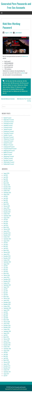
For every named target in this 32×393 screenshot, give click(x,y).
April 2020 (6, 318)
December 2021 (7, 279)
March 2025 (6, 204)
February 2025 (7, 206)
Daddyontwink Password (9, 164)
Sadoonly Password (8, 129)
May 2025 (6, 200)
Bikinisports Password (8, 145)
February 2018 (7, 362)
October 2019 (6, 329)
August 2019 (6, 333)
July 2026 (6, 175)
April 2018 (6, 358)
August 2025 (6, 194)
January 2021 (6, 300)
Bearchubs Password (8, 160)
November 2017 (7, 368)
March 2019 (6, 337)
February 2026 (7, 185)
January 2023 (6, 254)
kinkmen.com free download (9, 89)
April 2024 (6, 225)
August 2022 (6, 264)
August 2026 (6, 173)
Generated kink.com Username (8, 99)
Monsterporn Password (9, 137)
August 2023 (6, 241)
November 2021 (7, 281)
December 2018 (7, 343)
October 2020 (7, 306)
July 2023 (6, 243)
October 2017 (6, 370)
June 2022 (6, 268)
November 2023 (7, 235)
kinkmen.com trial (17, 91)
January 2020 (6, 323)
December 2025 (7, 187)
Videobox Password (8, 154)
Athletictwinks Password (9, 162)
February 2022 (7, 275)
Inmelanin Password (8, 143)
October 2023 (7, 237)
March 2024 (6, 227)
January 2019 (6, 341)
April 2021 (6, 295)
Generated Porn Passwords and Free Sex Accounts (16, 5)
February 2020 (7, 322)
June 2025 (6, 198)
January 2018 (6, 364)
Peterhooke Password (8, 123)
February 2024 (7, 229)
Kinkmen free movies (12, 85)
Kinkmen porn (20, 85)
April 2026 (6, 181)
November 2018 (7, 345)
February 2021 (7, 298)
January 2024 (6, 231)
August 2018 (6, 351)
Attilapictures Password (9, 139)
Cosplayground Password (9, 147)
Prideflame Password (8, 158)
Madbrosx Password (8, 152)
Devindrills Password (8, 125)
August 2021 (6, 287)
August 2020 (6, 310)
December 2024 (7, 210)
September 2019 (7, 331)
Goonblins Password (8, 135)
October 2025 (7, 191)
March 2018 (6, 360)
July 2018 (6, 352)
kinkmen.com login (19, 89)
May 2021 (6, 293)
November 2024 (7, 212)
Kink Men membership (17, 81)
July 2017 (5, 376)
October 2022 (7, 260)
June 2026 (6, 177)
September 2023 (7, 239)
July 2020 (6, 312)
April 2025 (6, 202)
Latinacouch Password (8, 141)
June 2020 (6, 314)
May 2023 (6, 246)
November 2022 (7, 258)
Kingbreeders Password (9, 120)
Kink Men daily (8, 81)
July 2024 (6, 219)
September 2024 (7, 216)
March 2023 (6, 250)
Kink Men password (15, 83)
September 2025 (7, 192)
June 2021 (6, 291)
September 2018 (7, 349)
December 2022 (7, 256)
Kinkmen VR (13, 87)
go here (22, 73)
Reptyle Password (7, 118)
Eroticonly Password (8, 127)
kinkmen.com (25, 56)
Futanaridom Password (8, 133)
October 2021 (6, 283)
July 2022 (6, 266)
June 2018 (6, 354)
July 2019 (6, 335)
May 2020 (6, 316)
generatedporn (18, 33)
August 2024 (6, 218)
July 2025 (6, 196)
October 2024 (7, 214)
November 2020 (7, 304)
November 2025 (7, 189)
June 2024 (6, 221)
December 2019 (7, 325)
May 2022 (6, 270)
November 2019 (7, 327)
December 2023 (7, 233)
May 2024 (6, 223)
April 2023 (6, 248)
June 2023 (6, 245)
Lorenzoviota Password (8, 122)
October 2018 (6, 347)
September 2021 (7, 285)
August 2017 (6, 374)
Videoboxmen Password (9, 156)
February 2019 (7, 339)
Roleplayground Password (9, 150)
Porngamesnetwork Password (10, 149)
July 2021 (6, 289)
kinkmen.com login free (8, 91)
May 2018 (6, 356)
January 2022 (6, 277)
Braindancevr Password (9, 131)
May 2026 (6, 179)
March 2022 (6, 273)
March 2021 (6, 297)
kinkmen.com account (21, 87)
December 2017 (7, 366)
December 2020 (7, 302)
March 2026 (6, 183)
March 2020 (6, 320)
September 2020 (7, 308)
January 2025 (6, 208)
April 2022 (6, 271)
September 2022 (7, 262)
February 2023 (7, 252)
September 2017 (7, 372)
